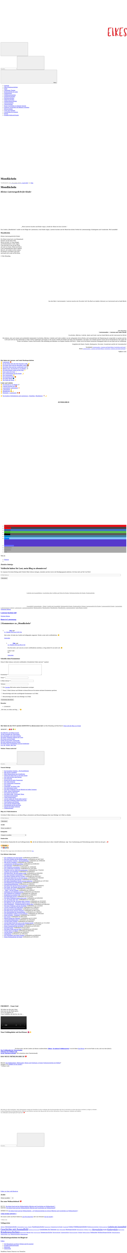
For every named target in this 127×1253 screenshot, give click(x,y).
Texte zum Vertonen (9, 110)
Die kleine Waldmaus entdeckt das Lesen (12, 737)
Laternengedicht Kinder (107, 606)
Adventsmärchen (20, 1227)
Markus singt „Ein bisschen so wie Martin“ (14, 368)
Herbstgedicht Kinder (66, 606)
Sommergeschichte (46, 1232)
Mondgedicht (46, 608)
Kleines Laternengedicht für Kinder (91, 606)
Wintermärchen (24, 1234)
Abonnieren (4, 578)
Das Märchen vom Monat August (10, 732)
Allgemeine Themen (9, 90)
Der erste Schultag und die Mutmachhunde (15, 859)
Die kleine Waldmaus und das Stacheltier (15, 906)
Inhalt (5, 88)
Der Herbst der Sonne (10, 888)
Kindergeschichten (10, 1232)
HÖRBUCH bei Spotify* (15, 1064)
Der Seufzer (7, 785)
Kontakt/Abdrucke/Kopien (11, 115)
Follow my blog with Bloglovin (9, 1191)
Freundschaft (65, 1227)
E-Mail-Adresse (5, 681)
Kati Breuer (81, 1048)
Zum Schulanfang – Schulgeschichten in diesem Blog (18, 904)
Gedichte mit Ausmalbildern (34, 593)
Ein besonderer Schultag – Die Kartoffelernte (16, 771)
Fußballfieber (7, 934)
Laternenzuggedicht (27, 608)
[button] (9, 526)
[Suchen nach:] (9, 69)
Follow (3, 1241)
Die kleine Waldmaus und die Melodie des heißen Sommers (20, 789)
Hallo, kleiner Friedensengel (12, 791)
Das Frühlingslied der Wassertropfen (11, 1050)
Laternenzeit (6, 362)
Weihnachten (93, 1232)
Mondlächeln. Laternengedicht (66, 608)
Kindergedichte (90, 593)
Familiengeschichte (38, 1227)
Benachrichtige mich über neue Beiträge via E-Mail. (17, 696)
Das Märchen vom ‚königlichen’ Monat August (17, 902)
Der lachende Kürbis (8, 377)
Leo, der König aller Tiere (11, 899)
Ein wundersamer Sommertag (12, 783)
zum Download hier (27, 1216)
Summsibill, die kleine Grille (12, 786)
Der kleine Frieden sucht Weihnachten (14, 924)
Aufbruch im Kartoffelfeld (11, 871)
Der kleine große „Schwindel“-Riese (14, 794)
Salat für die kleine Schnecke (12, 806)
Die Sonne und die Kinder (8, 739)
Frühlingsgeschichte (80, 1227)
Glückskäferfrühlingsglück (11, 920)
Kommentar (4, 674)
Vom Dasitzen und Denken (11, 802)
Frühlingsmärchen (103, 1227)
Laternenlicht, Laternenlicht (10, 388)
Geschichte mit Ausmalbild (14, 1229)
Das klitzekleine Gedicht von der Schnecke (16, 913)
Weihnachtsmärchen (116, 1232)
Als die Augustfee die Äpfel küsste (10, 734)
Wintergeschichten (9, 99)
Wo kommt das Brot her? (11, 792)
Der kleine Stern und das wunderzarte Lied (14, 367)
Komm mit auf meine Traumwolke (10, 740)
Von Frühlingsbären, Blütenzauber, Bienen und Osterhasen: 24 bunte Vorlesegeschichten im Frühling (32, 1063)
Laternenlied (118, 606)
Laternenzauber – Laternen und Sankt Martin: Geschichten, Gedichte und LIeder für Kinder (104, 348)
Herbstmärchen (80, 1229)
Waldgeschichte (86, 1232)
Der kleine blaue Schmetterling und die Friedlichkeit (15, 743)
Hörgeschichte (97, 1229)
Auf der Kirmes (8, 932)
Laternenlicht (6, 389)
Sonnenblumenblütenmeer (11, 884)
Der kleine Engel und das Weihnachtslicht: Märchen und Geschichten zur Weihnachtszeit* (30, 1208)
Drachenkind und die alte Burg (12, 805)
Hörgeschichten (8, 109)
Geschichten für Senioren (11, 112)
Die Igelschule (8, 778)
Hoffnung (86, 1229)
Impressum (7, 1247)
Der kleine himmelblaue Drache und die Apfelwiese (18, 881)
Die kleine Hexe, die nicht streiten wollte (15, 873)
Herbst (58, 1229)
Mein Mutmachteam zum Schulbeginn (14, 774)
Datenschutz (7, 1248)
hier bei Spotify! (48, 1216)
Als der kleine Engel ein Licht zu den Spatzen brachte (18, 923)
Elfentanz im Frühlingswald (9, 1051)
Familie (30, 1227)
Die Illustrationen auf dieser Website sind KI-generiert (18, 1244)
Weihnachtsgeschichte (104, 1232)
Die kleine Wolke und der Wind (12, 929)
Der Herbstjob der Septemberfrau (13, 882)
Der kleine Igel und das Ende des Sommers (16, 885)
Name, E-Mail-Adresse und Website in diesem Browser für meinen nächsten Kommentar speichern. (30, 690)
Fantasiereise (47, 1227)
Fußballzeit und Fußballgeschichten (13, 892)
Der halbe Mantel (7, 378)
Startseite (6, 85)
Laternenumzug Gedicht (7, 608)
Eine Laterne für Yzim (9, 372)
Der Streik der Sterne (8, 380)
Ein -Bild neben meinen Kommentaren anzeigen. (18, 687)
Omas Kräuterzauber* (10, 797)
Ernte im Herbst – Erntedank (12, 915)
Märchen (28, 1232)
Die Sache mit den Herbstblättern (13, 909)
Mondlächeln (6, 391)
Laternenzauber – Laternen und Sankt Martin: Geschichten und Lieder (109, 347)
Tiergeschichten (8, 104)
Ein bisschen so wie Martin (10, 384)
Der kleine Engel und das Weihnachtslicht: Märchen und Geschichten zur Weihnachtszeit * (30, 1206)
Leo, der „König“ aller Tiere (8, 745)
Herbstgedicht (62, 1229)
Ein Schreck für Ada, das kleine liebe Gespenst (17, 901)
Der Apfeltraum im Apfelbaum (12, 893)
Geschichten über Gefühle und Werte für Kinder (56, 593)
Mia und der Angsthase (10, 772)
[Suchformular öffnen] (14, 49)
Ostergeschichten (8, 102)
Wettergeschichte (4, 1234)
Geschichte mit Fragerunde (34, 1229)
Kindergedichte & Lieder (11, 92)
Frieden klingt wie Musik (11, 930)
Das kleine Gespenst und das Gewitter (14, 876)
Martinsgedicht (38, 608)
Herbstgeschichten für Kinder (77, 593)
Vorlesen (80, 1232)
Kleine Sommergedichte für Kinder (13, 926)
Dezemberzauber (8, 927)
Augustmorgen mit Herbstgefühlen (13, 864)
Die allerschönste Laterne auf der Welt (13, 370)
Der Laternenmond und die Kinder (12, 373)
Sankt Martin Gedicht (81, 608)
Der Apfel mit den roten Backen (13, 777)
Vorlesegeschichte (73, 1232)
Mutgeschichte (23, 1232)
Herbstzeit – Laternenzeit (9, 393)
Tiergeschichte (56, 1232)
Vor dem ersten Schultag (10, 921)
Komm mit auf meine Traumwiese (13, 780)
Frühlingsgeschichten (10, 95)
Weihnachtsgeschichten (10, 101)
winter (9, 1234)
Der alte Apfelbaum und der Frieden (10, 742)
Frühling (71, 1227)
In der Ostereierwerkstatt (8, 1053)
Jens (10, 630)
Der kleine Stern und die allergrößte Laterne (15, 365)
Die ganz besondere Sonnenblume (13, 874)
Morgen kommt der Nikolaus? (12, 918)
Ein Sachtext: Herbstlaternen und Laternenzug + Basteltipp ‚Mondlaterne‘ (23, 396)
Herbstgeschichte (71, 1229)
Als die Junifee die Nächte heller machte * (15, 799)
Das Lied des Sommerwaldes (12, 803)
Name (3, 677)
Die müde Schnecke (9, 781)
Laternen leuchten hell (9, 386)
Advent (3, 1227)
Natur (32, 1232)
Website (3, 684)
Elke (32, 183)
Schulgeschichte (37, 1232)
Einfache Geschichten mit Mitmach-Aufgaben (16, 107)
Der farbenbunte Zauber (10, 788)
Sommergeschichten (9, 96)
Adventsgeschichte (11, 1227)
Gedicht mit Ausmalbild (53, 606)
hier (33, 851)
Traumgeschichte (65, 1232)
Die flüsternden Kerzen (10, 896)
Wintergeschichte (15, 1234)
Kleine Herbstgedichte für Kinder (13, 937)
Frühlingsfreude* (8, 808)
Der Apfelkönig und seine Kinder (13, 857)
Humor (90, 1229)
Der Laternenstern (8, 375)
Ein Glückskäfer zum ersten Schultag (11, 736)
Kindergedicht (77, 606)
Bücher (6, 113)
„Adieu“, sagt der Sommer (11, 890)
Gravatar (7, 687)
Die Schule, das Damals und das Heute (14, 887)
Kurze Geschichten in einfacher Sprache (15, 106)
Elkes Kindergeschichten (11, 87)
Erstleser (26, 1226)
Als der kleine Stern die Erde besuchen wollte (15, 363)
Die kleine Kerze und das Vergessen (14, 910)
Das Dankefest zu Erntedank (12, 867)
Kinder (105, 1229)
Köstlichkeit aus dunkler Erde (12, 895)
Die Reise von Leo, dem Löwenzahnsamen (16, 870)
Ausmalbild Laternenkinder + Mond (36, 606)
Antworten (7, 638)
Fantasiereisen (8, 93)
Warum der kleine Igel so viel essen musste (15, 775)
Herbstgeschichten (9, 98)
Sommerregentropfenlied (11, 795)
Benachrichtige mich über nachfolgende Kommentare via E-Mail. (20, 693)
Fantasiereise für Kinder (57, 1227)
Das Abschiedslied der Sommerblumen (14, 912)
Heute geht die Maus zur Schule (72, 726)
